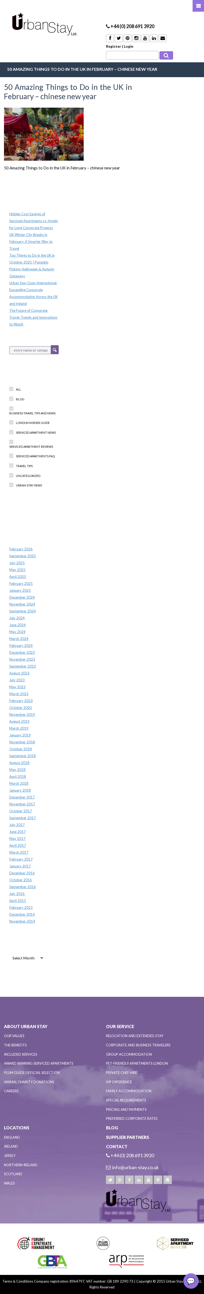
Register (113, 46)
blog (20, 399)
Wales (9, 1183)
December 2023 (22, 652)
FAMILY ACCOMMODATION (128, 1091)
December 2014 (22, 914)
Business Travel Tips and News (32, 413)
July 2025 (17, 563)
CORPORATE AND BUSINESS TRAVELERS (138, 1045)
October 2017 (20, 811)
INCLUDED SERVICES (20, 1054)
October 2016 (20, 880)
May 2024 (17, 632)
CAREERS (11, 1091)
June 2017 (17, 832)
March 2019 (18, 728)
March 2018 (18, 783)
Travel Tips (24, 466)
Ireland (11, 1146)
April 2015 (17, 900)
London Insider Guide (33, 422)
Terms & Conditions (17, 1281)
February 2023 (21, 701)
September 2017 (22, 818)
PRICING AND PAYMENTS (126, 1109)
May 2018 (17, 769)
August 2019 (19, 721)
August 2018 (19, 763)
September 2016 (22, 887)
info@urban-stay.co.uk (135, 1167)
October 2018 (20, 749)
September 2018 (22, 756)
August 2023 (19, 673)
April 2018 (17, 776)
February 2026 (21, 549)
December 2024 (22, 597)
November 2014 (22, 921)
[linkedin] (139, 1179)
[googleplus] (120, 1179)
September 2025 (22, 556)
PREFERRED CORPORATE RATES (132, 1118)
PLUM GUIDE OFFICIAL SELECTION (32, 1073)
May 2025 (17, 570)
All (18, 389)
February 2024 (21, 645)
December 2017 (22, 797)
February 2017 (21, 859)
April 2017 (17, 845)
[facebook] (129, 1179)
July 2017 (17, 825)
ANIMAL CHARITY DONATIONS (29, 1082)
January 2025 (20, 590)
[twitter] (110, 1179)
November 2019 (22, 714)
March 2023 (18, 694)
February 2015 (21, 907)
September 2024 (22, 611)
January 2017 (20, 866)
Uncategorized (28, 475)
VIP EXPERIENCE (119, 1082)
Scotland (13, 1174)
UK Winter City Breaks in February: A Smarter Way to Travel (31, 242)
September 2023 (22, 666)
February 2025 (21, 583)
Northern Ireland (20, 1165)
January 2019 (20, 735)
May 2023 (17, 687)
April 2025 (17, 576)
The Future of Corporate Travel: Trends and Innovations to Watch (33, 317)
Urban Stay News (29, 485)
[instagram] (167, 1179)
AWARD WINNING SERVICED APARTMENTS (38, 1063)
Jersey (9, 1155)
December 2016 (22, 873)
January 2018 (20, 790)
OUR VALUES (14, 1036)
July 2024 (17, 618)
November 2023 (22, 659)
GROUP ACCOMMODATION (129, 1054)
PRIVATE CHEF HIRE (121, 1073)
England (12, 1137)
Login (128, 46)
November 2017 (22, 804)
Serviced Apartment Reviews (31, 446)
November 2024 (22, 604)
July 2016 (17, 894)
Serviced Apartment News (36, 432)
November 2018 (22, 742)
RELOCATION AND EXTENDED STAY (134, 1036)
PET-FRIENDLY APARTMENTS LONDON (137, 1063)
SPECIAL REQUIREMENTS (126, 1100)
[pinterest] (158, 1179)
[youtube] (148, 1179)
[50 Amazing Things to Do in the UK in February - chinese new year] (44, 133)
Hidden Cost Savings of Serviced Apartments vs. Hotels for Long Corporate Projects (33, 221)
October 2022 (20, 707)
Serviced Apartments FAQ (35, 456)
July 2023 (17, 680)
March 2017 (18, 852)
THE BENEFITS (15, 1045)
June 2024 (17, 625)
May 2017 (17, 838)
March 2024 (18, 639)
